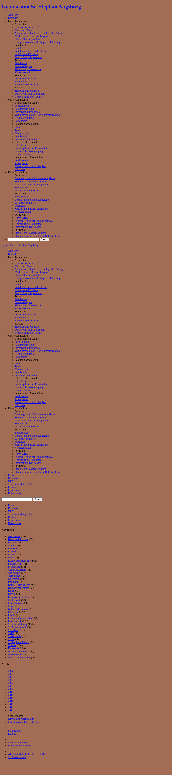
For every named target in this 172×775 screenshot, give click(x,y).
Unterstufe (13, 648)
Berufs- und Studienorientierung (32, 199)
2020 (10, 689)
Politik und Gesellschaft (20, 618)
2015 (10, 704)
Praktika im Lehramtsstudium (30, 232)
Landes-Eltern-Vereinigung (29, 151)
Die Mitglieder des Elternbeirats (31, 148)
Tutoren (19, 130)
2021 (10, 685)
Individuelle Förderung (27, 54)
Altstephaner (21, 163)
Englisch (12, 554)
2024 (10, 676)
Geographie (14, 572)
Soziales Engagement (26, 139)
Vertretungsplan (23, 211)
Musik (11, 606)
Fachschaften (22, 105)
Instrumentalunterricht (26, 190)
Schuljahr (13, 630)
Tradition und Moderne (27, 90)
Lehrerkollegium (23, 66)
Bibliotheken (21, 196)
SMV (18, 126)
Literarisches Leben (18, 597)
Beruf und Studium (18, 539)
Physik (11, 615)
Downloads (14, 478)
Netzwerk (20, 169)
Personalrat (21, 120)
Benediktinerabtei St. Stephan (30, 166)
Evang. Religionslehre (20, 560)
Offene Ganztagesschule (28, 39)
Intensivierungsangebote (27, 111)
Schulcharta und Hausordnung (31, 181)
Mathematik (14, 600)
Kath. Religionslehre (19, 584)
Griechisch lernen (17, 742)
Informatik (13, 581)
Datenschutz (14, 493)
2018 (10, 695)
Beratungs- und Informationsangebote (35, 178)
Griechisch (13, 578)
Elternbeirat (21, 145)
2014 (10, 707)
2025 (10, 673)
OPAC (11, 481)
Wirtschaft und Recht (19, 657)
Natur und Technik (18, 609)
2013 (10, 710)
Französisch (14, 566)
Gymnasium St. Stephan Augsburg (41, 7)
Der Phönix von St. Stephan (30, 93)
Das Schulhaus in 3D (26, 78)
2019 (10, 692)
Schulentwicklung (24, 108)
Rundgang (20, 81)
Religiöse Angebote (25, 117)
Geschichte (14, 575)
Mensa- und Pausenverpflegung (31, 208)
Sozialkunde (14, 636)
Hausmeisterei (22, 72)
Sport (11, 639)
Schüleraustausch (17, 627)
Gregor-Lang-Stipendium (28, 57)
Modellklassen (15, 603)
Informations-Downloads (28, 226)
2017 (10, 698)
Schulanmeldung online (20, 484)
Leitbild (19, 48)
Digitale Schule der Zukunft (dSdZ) (34, 220)
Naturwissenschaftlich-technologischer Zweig (39, 33)
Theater (12, 645)
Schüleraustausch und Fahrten (31, 51)
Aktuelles (13, 14)
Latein (11, 593)
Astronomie (14, 536)
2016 (10, 701)
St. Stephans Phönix (18, 642)
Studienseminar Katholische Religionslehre (37, 236)
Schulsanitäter (22, 136)
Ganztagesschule (17, 569)
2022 (10, 682)
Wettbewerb (14, 654)
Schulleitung (21, 63)
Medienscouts (22, 133)
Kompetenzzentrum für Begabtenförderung (37, 42)
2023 (10, 679)
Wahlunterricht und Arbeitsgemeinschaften (37, 114)
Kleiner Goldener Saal (26, 84)
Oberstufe (20, 205)
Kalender (13, 17)
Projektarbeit (15, 621)
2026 (10, 670)
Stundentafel (21, 187)
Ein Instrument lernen (19, 745)
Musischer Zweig (24, 30)
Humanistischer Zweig (27, 27)
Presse (11, 475)
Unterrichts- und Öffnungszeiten (32, 184)
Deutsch (12, 548)
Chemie (12, 545)
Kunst (11, 590)
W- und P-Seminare (25, 202)
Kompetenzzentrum (18, 587)
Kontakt (12, 487)
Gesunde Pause (23, 154)
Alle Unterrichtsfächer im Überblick (27, 754)
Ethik (11, 557)
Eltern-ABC (21, 217)
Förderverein (21, 160)
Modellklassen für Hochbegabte (32, 36)
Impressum (14, 490)
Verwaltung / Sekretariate (28, 69)
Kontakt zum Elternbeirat (28, 223)
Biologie (12, 542)
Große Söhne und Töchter (28, 96)
